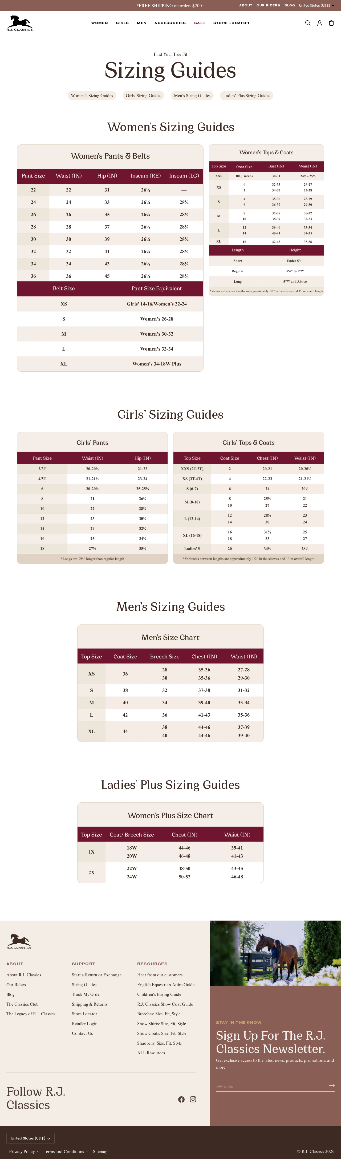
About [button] (14, 964)
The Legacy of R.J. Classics (30, 1013)
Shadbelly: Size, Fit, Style (159, 1043)
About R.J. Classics (23, 974)
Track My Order (86, 994)
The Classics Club (22, 1004)
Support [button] (83, 964)
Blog (10, 994)
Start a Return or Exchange (96, 974)
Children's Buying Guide (159, 994)
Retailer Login (85, 1023)
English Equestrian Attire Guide (165, 984)
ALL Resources (151, 1052)
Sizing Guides (84, 984)
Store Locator (84, 1013)
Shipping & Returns (89, 1004)
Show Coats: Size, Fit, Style (161, 1033)
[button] (99, 23)
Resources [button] (152, 964)
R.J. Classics (313, 1151)
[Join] (330, 1085)
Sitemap (100, 1151)
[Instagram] (193, 1099)
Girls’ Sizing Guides (143, 95)
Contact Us (82, 1033)
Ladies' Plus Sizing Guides (246, 95)
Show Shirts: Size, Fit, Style (161, 1023)
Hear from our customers (159, 974)
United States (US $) (314, 5)
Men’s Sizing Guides (192, 95)
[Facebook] (181, 1099)
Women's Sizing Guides (92, 95)
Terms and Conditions (64, 1151)
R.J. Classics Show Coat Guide (165, 1004)
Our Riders (16, 984)
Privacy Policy (22, 1151)
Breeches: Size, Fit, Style (158, 1013)
